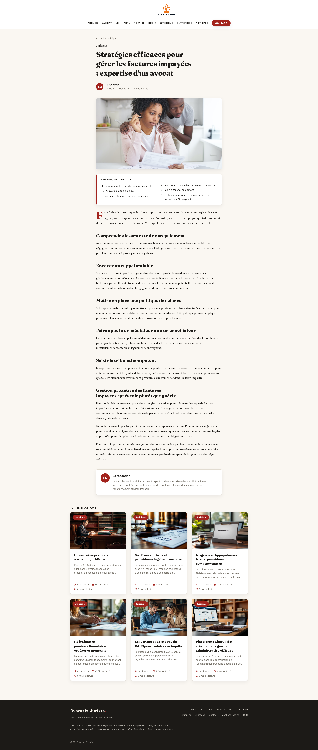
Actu (127, 23)
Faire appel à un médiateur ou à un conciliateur (189, 185)
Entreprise (184, 23)
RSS (245, 715)
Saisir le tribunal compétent (179, 189)
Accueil (93, 23)
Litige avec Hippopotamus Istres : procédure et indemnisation (216, 559)
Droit (152, 23)
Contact (221, 23)
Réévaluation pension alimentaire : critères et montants (90, 646)
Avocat (107, 23)
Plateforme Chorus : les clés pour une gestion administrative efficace (214, 646)
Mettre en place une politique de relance (126, 196)
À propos (202, 23)
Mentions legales (230, 715)
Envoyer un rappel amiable (119, 190)
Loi (118, 23)
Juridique (166, 23)
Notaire (139, 23)
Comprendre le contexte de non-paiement (127, 186)
